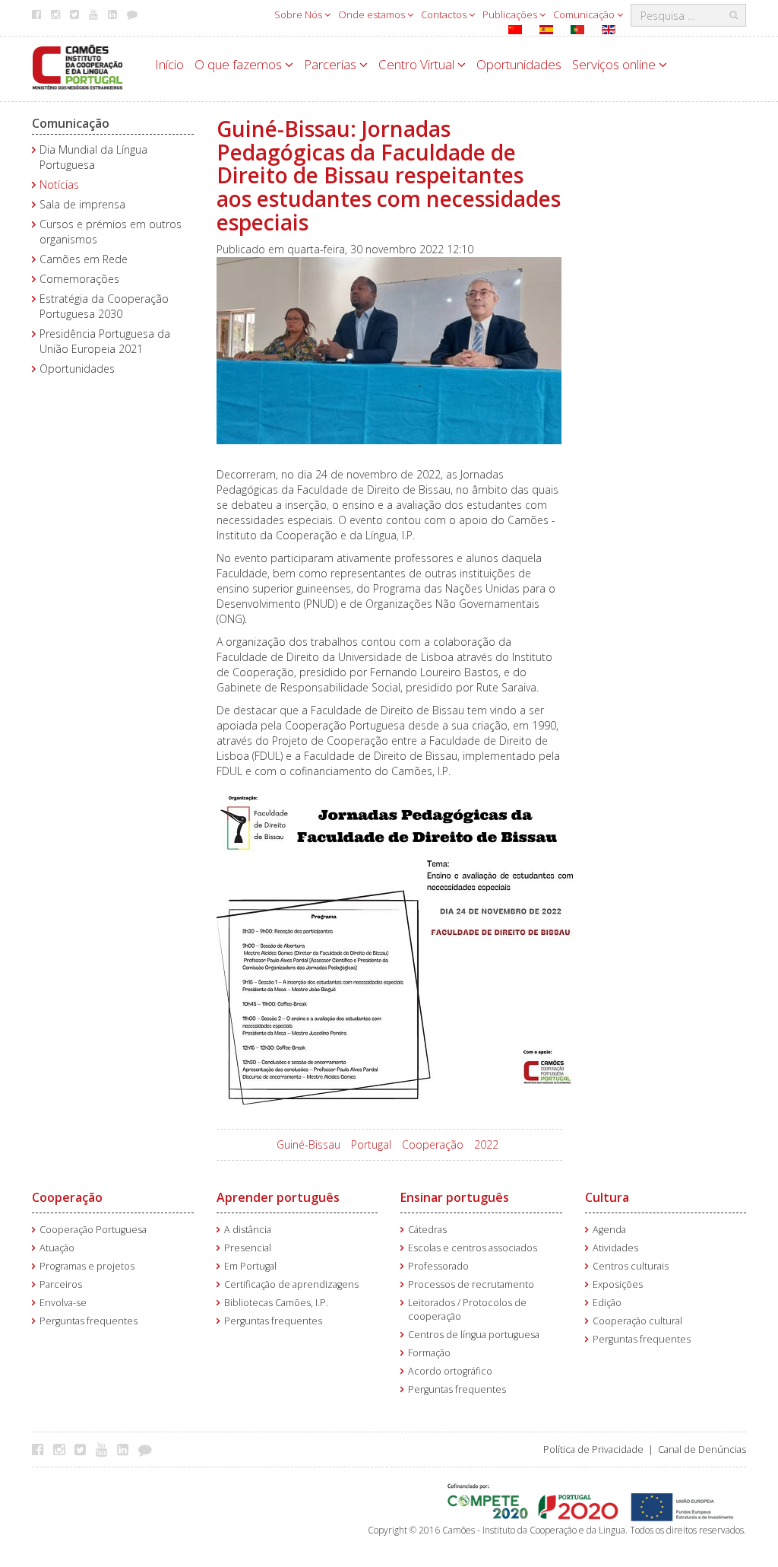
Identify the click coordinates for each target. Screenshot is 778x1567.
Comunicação (585, 14)
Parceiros (61, 1284)
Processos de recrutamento (471, 1284)
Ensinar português (454, 1197)
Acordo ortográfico (450, 1371)
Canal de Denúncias (702, 1449)
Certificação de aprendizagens (291, 1284)
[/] (77, 66)
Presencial (247, 1247)
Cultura (607, 1197)
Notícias (59, 184)
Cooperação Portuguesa (93, 1229)
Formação (429, 1352)
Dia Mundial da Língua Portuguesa (93, 157)
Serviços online (615, 64)
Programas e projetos (87, 1266)
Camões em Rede (84, 259)
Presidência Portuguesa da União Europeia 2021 (105, 341)
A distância (247, 1229)
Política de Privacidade (593, 1449)
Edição (607, 1302)
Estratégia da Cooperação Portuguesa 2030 (104, 306)
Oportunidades (518, 64)
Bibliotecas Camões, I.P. (276, 1302)
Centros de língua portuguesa (473, 1334)
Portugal (371, 1144)
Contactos (445, 14)
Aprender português (278, 1197)
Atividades (615, 1247)
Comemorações (79, 279)
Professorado (438, 1266)
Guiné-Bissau (308, 1144)
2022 (486, 1144)
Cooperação (432, 1144)
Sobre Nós (299, 14)
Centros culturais (631, 1266)
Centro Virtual (417, 64)
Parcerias (331, 64)
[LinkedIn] (126, 1449)
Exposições (618, 1284)
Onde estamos (372, 14)
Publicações (510, 14)
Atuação (57, 1247)
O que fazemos (239, 64)
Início (169, 64)
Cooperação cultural (637, 1320)
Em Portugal (250, 1266)
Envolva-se (63, 1302)
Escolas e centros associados (472, 1247)
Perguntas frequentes (89, 1320)
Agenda (609, 1229)
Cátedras (427, 1229)
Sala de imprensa (82, 204)
